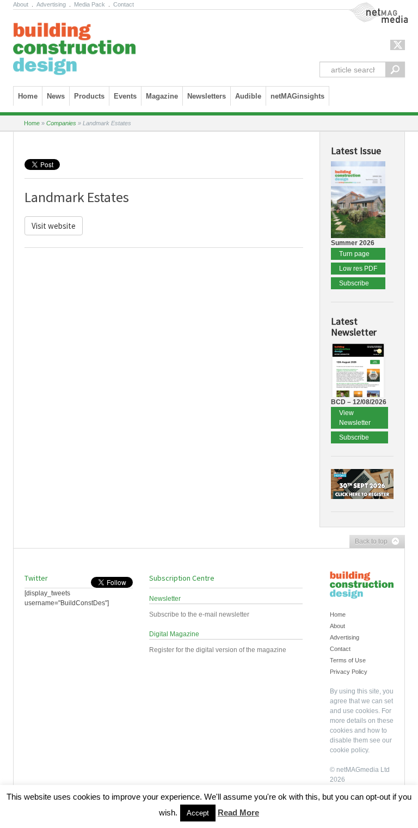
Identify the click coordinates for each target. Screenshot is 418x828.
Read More (238, 812)
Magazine (162, 96)
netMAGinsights (297, 96)
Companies (61, 123)
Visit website (54, 226)
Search (395, 69)
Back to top (368, 542)
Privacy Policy (348, 671)
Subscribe (354, 283)
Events (125, 96)
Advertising (51, 4)
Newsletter (165, 598)
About (20, 4)
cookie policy (349, 750)
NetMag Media (369, 7)
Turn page (354, 254)
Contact (123, 4)
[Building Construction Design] (74, 45)
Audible (248, 96)
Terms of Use (348, 660)
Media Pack (89, 4)
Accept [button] (198, 813)
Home (28, 96)
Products (89, 96)
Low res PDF (358, 268)
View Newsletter (355, 418)
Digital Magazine (174, 634)
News (56, 96)
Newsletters (206, 96)
